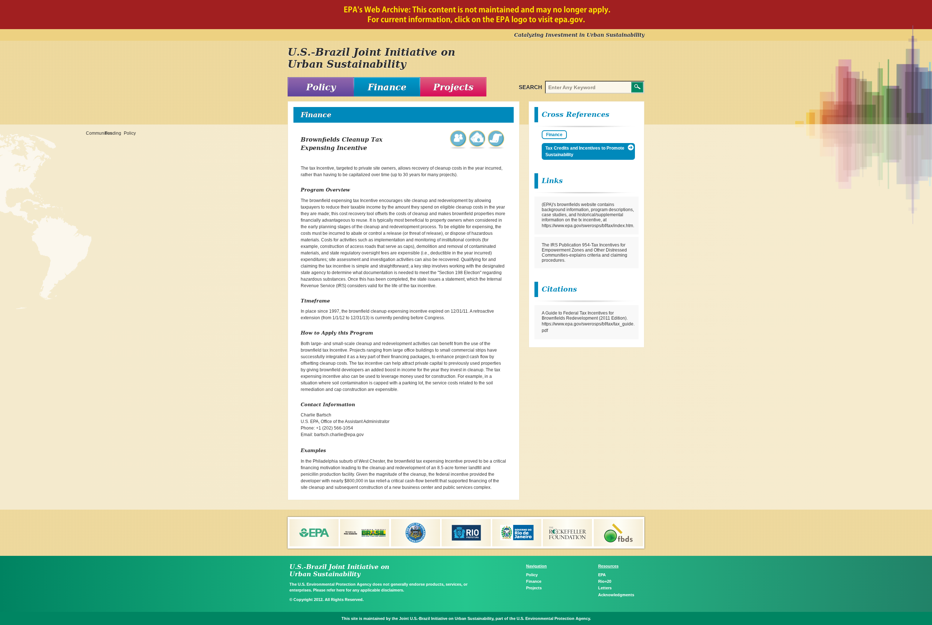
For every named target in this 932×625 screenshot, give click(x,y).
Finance (387, 87)
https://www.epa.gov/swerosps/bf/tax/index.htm (587, 225)
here (340, 590)
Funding (478, 139)
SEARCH (530, 87)
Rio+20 (604, 581)
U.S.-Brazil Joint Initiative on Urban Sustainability (371, 58)
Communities (459, 139)
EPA (602, 575)
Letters (605, 588)
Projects (453, 87)
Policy (321, 87)
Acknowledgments (616, 595)
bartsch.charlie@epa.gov (339, 434)
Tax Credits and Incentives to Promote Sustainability (584, 151)
